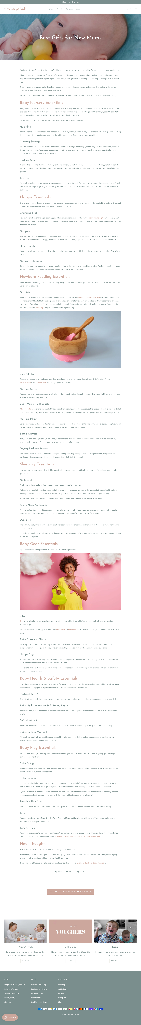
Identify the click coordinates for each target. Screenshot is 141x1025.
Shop (51, 9)
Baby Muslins (25, 382)
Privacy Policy (9, 997)
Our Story (61, 984)
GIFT (70, 961)
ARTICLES (115, 961)
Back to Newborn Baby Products (72, 892)
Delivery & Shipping (38, 984)
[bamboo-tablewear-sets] (70, 367)
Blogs (60, 1002)
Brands (59, 9)
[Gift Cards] (70, 931)
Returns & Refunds (11, 989)
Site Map (7, 1002)
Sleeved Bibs (73, 629)
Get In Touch (62, 989)
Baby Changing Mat (97, 218)
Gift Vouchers (36, 997)
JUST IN (25, 961)
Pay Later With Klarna (39, 989)
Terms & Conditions (11, 993)
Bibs (21, 621)
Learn (78, 9)
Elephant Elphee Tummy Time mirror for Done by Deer (78, 836)
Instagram (62, 997)
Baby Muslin (26, 409)
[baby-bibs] (70, 609)
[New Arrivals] (25, 931)
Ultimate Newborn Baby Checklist (91, 863)
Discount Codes (37, 993)
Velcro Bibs (61, 629)
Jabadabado (41, 382)
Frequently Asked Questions (14, 984)
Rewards (69, 9)
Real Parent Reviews (39, 1002)
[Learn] (115, 931)
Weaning (39, 307)
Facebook (62, 993)
